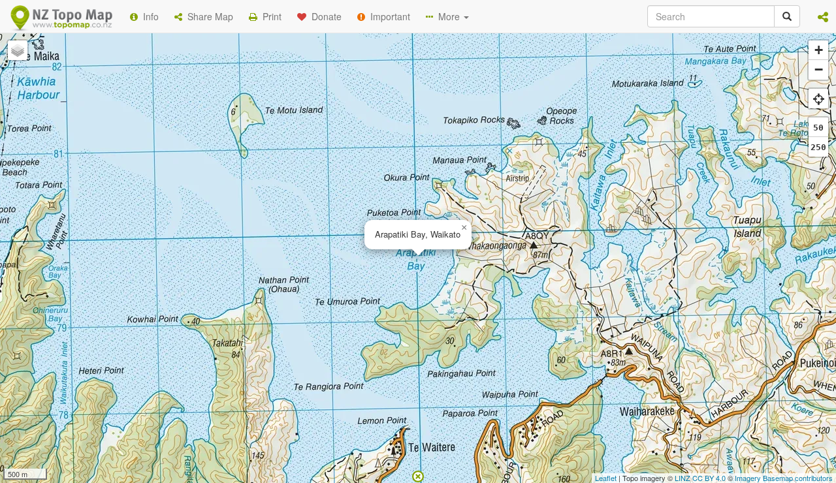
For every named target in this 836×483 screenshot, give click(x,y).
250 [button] (818, 147)
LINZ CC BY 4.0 (700, 478)
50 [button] (818, 127)
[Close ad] (418, 475)
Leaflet (606, 478)
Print (269, 16)
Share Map (207, 16)
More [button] (447, 16)
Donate (324, 16)
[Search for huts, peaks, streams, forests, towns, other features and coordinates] (787, 16)
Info (148, 16)
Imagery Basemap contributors (784, 478)
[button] (823, 16)
